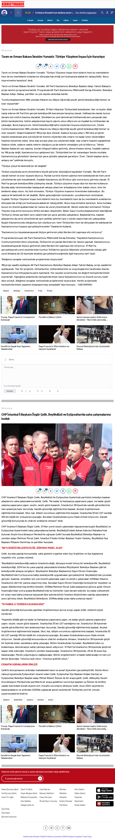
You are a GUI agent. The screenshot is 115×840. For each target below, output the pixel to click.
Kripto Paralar (65, 801)
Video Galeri (79, 793)
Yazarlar (78, 797)
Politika (85, 20)
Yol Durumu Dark (9, 793)
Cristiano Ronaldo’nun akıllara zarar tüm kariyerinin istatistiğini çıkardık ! (55, 12)
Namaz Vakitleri (47, 793)
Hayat (75, 20)
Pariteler (63, 805)
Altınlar (62, 789)
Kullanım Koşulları (75, 836)
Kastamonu (29, 291)
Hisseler (63, 797)
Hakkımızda (28, 836)
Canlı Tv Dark (26, 789)
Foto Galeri (79, 789)
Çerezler (58, 836)
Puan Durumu (46, 797)
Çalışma (30, 700)
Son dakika (85, 12)
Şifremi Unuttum (9, 816)
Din (58, 20)
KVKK (64, 836)
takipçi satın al (27, 805)
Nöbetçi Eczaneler (29, 797)
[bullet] (42, 391)
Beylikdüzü (18, 700)
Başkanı (6, 700)
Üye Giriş (5, 809)
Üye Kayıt (5, 812)
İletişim (37, 836)
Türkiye (49, 291)
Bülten (50, 20)
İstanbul (40, 700)
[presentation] (11, 12)
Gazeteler (78, 801)
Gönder (10, 391)
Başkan (6, 291)
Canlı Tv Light (7, 797)
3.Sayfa (30, 20)
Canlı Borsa (45, 789)
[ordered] (38, 391)
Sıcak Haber (80, 805)
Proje (40, 291)
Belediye (16, 291)
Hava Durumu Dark (9, 789)
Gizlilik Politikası (47, 836)
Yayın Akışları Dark (29, 793)
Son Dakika (26, 801)
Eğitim (66, 20)
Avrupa (40, 20)
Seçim (50, 700)
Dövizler (63, 793)
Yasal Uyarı (87, 836)
